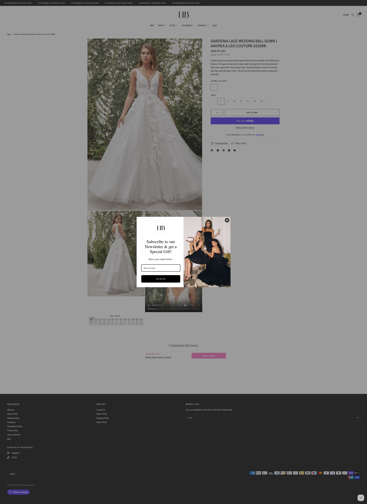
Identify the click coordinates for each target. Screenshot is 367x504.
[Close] (227, 220)
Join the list (160, 278)
